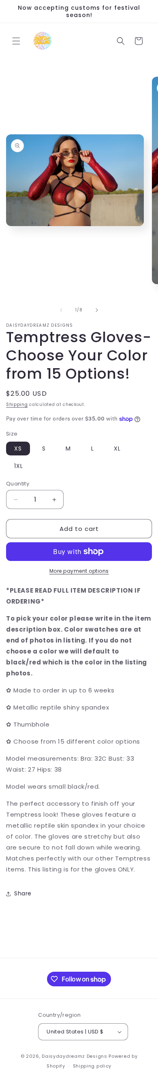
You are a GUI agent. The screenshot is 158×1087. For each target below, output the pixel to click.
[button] (16, 41)
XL (117, 448)
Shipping (17, 404)
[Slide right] (97, 310)
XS (18, 448)
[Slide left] (61, 310)
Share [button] (23, 893)
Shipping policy (92, 1066)
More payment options (79, 570)
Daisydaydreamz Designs (74, 1056)
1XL (18, 466)
